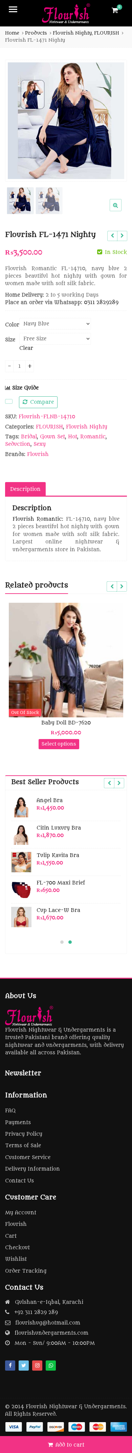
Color (12, 325)
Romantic (93, 437)
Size (10, 340)
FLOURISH (49, 427)
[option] (66, 120)
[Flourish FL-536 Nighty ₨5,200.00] (112, 236)
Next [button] (115, 119)
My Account (20, 1213)
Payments (18, 1123)
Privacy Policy (23, 1134)
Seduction (17, 444)
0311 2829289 (101, 302)
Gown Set (52, 437)
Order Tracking (26, 1271)
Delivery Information (32, 1169)
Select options (34, 744)
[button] (121, 210)
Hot (72, 437)
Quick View (45, 722)
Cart (11, 1236)
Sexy (40, 444)
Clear (26, 348)
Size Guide (24, 388)
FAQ (10, 1111)
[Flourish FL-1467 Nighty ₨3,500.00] (122, 236)
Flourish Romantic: (38, 519)
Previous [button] (17, 119)
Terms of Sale (23, 1146)
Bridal (29, 437)
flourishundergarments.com (51, 1333)
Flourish (38, 454)
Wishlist (16, 1259)
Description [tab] (25, 489)
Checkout (17, 1248)
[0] (115, 10)
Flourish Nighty (86, 427)
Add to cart (70, 1445)
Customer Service (27, 1157)
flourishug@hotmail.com (47, 1323)
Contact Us (19, 1181)
